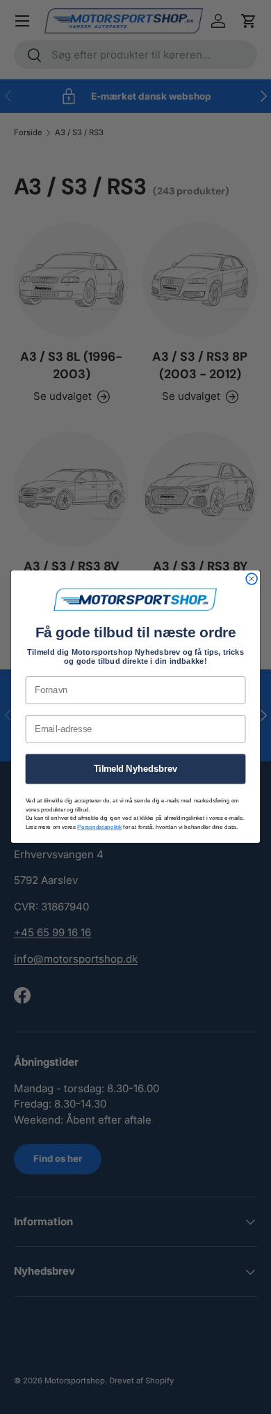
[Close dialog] (251, 579)
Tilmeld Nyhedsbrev (136, 769)
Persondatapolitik (99, 827)
